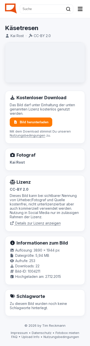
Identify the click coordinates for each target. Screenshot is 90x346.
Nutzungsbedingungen (27, 135)
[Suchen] (68, 9)
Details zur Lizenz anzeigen (37, 223)
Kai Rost (17, 36)
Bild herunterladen (34, 122)
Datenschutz (42, 333)
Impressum (19, 333)
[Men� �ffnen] (80, 9)
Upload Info (31, 337)
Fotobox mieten (67, 333)
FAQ (14, 337)
